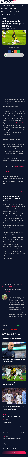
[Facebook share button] (9, 51)
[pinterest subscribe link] (13, 329)
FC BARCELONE (12, 8)
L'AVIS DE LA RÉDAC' (10, 14)
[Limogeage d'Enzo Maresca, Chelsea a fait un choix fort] (14, 350)
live (11, 416)
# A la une (13, 333)
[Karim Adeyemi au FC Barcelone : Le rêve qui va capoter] (14, 373)
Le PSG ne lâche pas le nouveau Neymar (12, 438)
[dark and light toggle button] (26, 10)
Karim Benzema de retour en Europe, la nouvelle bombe (15, 169)
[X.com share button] (12, 51)
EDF (13, 5)
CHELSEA (15, 11)
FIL (3, 416)
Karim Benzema (7, 291)
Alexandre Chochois (9, 28)
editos (20, 416)
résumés (15, 416)
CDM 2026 (9, 5)
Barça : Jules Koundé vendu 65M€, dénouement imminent (14, 443)
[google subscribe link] (12, 325)
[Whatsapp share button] (18, 51)
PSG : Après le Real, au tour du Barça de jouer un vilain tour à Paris (14, 421)
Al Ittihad (11, 287)
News (4, 356)
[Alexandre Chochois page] (5, 297)
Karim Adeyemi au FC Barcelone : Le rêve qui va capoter (13, 383)
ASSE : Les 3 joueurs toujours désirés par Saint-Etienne (13, 433)
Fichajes (13, 206)
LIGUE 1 (20, 5)
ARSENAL (20, 11)
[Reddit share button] (15, 51)
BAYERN (3, 14)
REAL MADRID (4, 8)
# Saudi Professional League (11, 335)
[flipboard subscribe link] (6, 329)
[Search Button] (23, 2)
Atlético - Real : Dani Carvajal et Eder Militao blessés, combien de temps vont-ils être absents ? (13, 408)
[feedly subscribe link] (19, 325)
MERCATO (3, 5)
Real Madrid (19, 123)
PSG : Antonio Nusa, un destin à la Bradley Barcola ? (14, 427)
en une (7, 416)
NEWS (4, 18)
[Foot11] (8, 2)
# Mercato (5, 333)
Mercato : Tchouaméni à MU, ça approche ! (12, 448)
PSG (16, 5)
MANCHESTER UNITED (6, 11)
